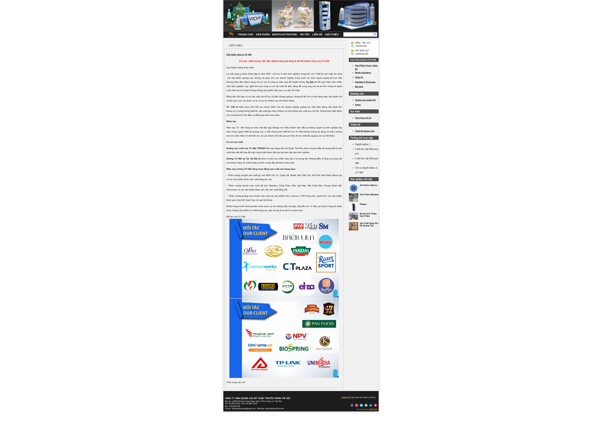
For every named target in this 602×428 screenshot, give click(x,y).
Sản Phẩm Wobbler (369, 194)
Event (358, 105)
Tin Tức (305, 34)
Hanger (363, 204)
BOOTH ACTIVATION (284, 34)
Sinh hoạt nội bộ (363, 118)
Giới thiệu (332, 34)
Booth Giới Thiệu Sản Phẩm (368, 215)
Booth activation (363, 72)
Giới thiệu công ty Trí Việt (238, 54)
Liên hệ (317, 34)
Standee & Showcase (365, 82)
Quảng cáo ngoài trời (365, 100)
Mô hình (359, 87)
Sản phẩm (262, 34)
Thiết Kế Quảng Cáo (365, 131)
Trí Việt (309, 82)
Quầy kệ (359, 77)
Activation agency (368, 185)
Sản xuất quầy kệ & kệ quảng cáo (369, 224)
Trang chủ (245, 34)
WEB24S (373, 409)
